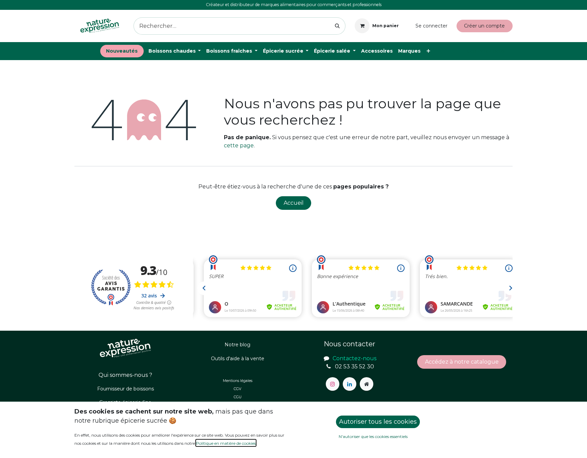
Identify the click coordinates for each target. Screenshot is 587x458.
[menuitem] (122, 51)
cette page (239, 145)
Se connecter (431, 26)
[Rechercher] (337, 26)
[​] (332, 384)
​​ (462, 362)
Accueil (294, 203)
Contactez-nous (486, 51)
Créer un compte (484, 26)
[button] (378, 422)
